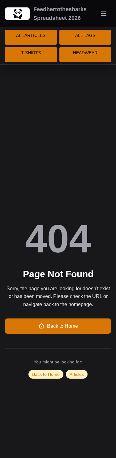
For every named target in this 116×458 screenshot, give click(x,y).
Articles (77, 374)
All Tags (85, 35)
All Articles (30, 35)
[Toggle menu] (103, 13)
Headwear (85, 52)
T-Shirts (31, 52)
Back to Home (62, 326)
